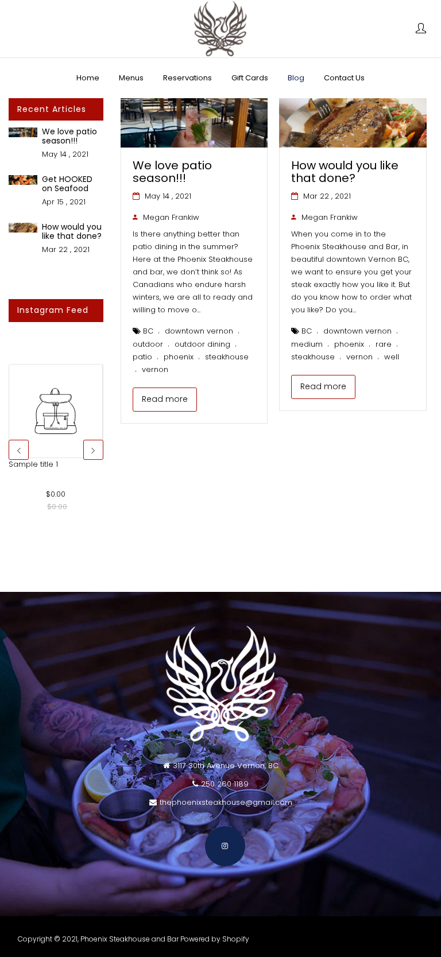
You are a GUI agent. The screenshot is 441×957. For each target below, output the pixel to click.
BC (148, 331)
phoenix (179, 356)
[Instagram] (225, 846)
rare (384, 344)
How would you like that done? (72, 231)
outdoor (148, 344)
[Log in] (421, 29)
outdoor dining (202, 344)
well (391, 356)
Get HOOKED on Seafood (67, 183)
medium (307, 344)
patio (142, 356)
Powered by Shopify (214, 939)
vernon (155, 369)
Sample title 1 (33, 464)
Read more (165, 399)
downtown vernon (199, 331)
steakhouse (227, 356)
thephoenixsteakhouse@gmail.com (226, 802)
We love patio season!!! (69, 136)
